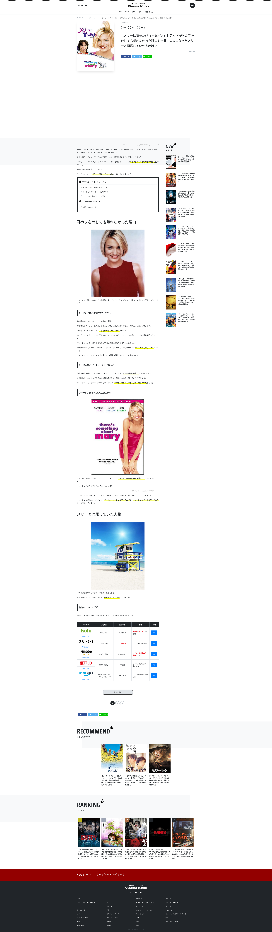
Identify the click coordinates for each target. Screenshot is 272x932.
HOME (81, 17)
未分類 (109, 921)
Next (192, 841)
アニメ (109, 902)
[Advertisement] (137, 104)
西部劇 (109, 925)
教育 (167, 918)
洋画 (133, 12)
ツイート (137, 57)
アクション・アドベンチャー (86, 902)
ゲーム (79, 906)
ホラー (79, 914)
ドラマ (109, 910)
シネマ (127, 12)
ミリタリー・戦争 (82, 918)
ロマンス (134, 27)
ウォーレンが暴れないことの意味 (94, 196)
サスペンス (139, 906)
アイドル (168, 899)
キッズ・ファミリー (172, 902)
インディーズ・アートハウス (145, 902)
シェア (127, 57)
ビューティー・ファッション (145, 910)
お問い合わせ (149, 12)
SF (107, 899)
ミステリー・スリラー (113, 914)
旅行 (78, 921)
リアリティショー (112, 918)
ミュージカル (140, 914)
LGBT (79, 899)
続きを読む (118, 692)
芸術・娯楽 (80, 925)
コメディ (89, 18)
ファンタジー (170, 910)
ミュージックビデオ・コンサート (176, 914)
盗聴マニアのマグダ (89, 207)
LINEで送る (148, 57)
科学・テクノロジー (172, 921)
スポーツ (168, 906)
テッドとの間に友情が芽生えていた (95, 187)
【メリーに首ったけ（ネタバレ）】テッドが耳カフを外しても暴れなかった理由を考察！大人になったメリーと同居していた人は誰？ (134, 18)
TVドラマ (139, 899)
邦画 (140, 12)
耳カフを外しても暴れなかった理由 (94, 182)
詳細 (154, 633)
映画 (120, 12)
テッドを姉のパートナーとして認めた (95, 192)
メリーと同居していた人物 (91, 201)
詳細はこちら (85, 636)
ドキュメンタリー (82, 910)
